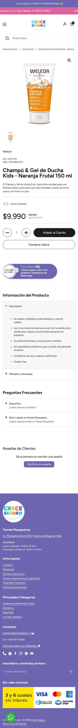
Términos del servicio (14, 574)
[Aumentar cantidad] (26, 232)
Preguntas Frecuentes (14, 582)
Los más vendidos (12, 616)
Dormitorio (8, 608)
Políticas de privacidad (15, 587)
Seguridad (8, 612)
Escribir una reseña (39, 464)
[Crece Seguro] (39, 24)
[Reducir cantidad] (7, 232)
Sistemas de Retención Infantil (19, 603)
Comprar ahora (39, 244)
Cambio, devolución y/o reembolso (21, 578)
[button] (71, 24)
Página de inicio (10, 49)
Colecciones (28, 49)
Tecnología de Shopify (14, 723)
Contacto (8, 564)
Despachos (9, 569)
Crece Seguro (38, 720)
